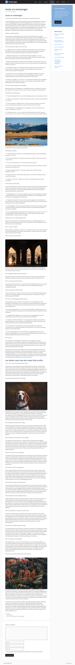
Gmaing (51, 1)
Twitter (10, 363)
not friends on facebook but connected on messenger (57, 61)
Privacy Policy (68, 663)
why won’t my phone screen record (59, 54)
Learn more (58, 22)
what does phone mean (58, 50)
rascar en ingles (58, 44)
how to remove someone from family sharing (15, 616)
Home (35, 1)
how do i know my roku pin (58, 66)
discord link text (10, 615)
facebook (43, 23)
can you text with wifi (59, 57)
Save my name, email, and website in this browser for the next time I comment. (25, 651)
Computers (46, 1)
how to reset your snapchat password (59, 41)
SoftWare (63, 1)
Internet (57, 1)
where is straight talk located (59, 34)
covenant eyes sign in (59, 37)
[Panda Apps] (6, 2)
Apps (40, 1)
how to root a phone (59, 47)
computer (13, 155)
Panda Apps (12, 2)
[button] (68, 2)
